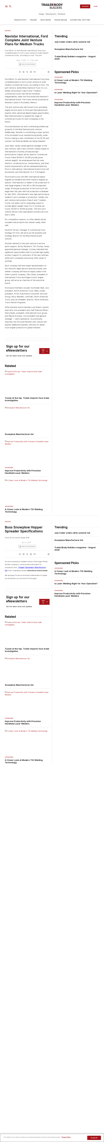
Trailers (33, 20)
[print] (49, 72)
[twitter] (27, 72)
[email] (35, 72)
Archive (8, 30)
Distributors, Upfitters (80, 20)
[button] (6, 6)
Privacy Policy (66, 1137)
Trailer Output (20, 20)
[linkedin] (24, 72)
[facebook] (20, 72)
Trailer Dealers (60, 20)
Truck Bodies (45, 20)
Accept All (94, 1138)
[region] (52, 1138)
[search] (10, 6)
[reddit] (31, 72)
